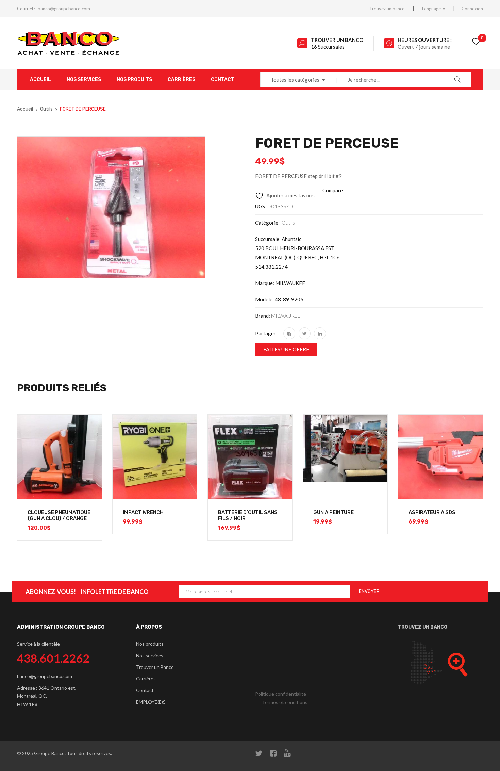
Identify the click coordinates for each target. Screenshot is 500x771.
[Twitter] (305, 333)
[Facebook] (289, 333)
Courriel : (26, 8)
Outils (46, 109)
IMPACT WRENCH (143, 512)
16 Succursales (328, 47)
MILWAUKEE (285, 315)
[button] (286, 349)
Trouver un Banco (337, 40)
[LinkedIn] (320, 333)
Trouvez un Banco (422, 627)
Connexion (472, 8)
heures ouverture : (425, 40)
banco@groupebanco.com (64, 8)
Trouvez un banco (387, 8)
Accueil (25, 109)
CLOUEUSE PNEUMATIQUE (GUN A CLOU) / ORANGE (59, 515)
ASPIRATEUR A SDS (432, 512)
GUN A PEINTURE (333, 512)
